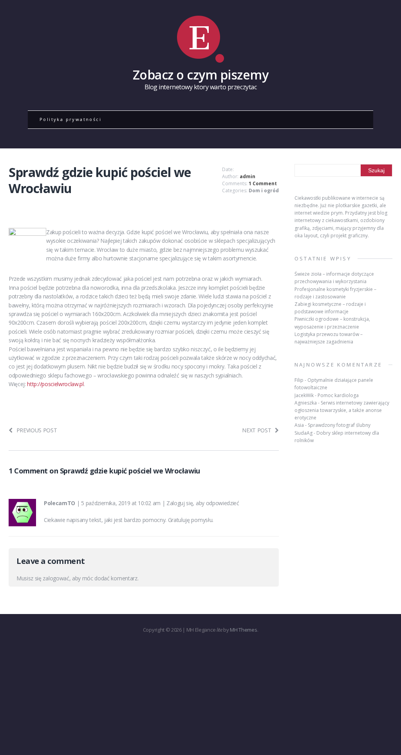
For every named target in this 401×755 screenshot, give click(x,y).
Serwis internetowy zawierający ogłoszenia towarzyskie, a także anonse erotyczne (341, 410)
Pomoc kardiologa (338, 395)
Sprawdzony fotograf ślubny (339, 425)
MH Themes (243, 629)
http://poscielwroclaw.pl (55, 384)
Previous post (36, 430)
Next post (256, 430)
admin (247, 176)
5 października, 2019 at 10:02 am (121, 503)
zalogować (56, 578)
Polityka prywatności (70, 119)
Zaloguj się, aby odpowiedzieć (202, 503)
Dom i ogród (264, 190)
